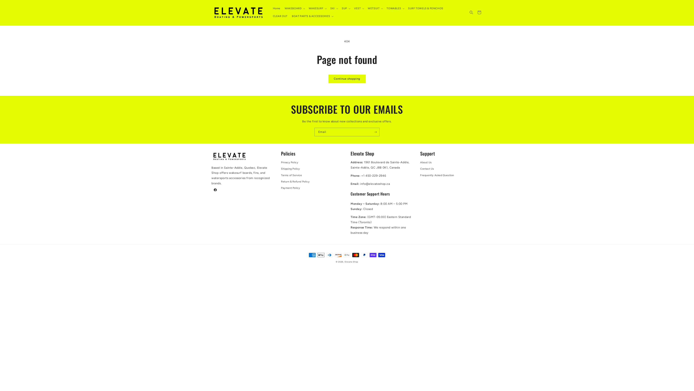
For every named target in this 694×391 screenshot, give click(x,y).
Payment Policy (290, 188)
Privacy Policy (289, 162)
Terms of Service (291, 175)
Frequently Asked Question (437, 175)
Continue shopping (347, 78)
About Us (426, 162)
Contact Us (427, 168)
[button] (294, 8)
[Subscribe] (375, 132)
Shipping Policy (290, 168)
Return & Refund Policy (295, 181)
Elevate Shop (351, 262)
